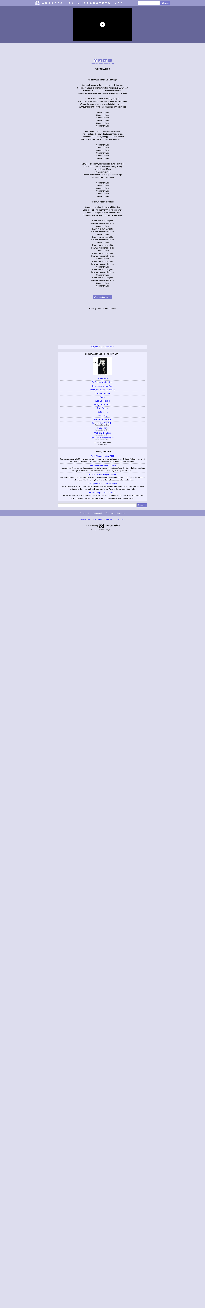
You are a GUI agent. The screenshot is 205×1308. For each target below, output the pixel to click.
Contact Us (120, 513)
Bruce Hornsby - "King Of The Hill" (102, 474)
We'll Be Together (102, 401)
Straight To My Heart (102, 405)
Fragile (102, 397)
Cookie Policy (109, 519)
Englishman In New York (102, 386)
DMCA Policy (120, 519)
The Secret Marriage (102, 419)
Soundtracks (98, 513)
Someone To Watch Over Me (102, 438)
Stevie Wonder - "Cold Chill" (102, 456)
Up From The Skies (102, 433)
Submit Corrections (103, 297)
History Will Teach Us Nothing (102, 390)
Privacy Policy (97, 519)
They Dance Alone (102, 393)
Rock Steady (102, 408)
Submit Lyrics (85, 513)
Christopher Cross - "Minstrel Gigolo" (102, 483)
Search (166, 3)
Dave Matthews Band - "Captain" (102, 465)
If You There (102, 428)
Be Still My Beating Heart (102, 382)
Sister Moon (103, 412)
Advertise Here (85, 519)
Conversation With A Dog (102, 423)
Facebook (110, 513)
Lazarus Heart (102, 379)
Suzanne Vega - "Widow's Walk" (102, 493)
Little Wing (102, 416)
